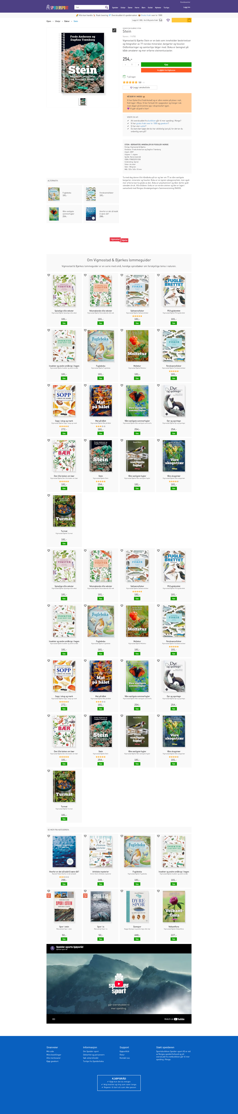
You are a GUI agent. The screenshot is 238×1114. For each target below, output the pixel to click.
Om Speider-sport (91, 1051)
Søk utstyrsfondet (90, 1058)
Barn (143, 7)
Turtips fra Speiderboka (93, 1061)
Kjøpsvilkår (124, 1051)
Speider (115, 7)
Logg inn (186, 7)
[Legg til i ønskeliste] (49, 275)
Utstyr (123, 7)
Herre (137, 7)
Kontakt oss (125, 1058)
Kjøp (166, 64)
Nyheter (158, 7)
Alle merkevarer (53, 1058)
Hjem (48, 21)
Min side (50, 1051)
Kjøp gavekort (52, 1061)
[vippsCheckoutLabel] (166, 70)
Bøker (67, 21)
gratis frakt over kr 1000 (146, 123)
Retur (122, 1054)
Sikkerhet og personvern (93, 1054)
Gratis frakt (146, 15)
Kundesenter (185, 2)
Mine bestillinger (53, 1054)
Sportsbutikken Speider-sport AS (170, 1051)
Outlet (150, 7)
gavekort (164, 123)
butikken (152, 120)
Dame (130, 7)
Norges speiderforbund (169, 1054)
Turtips (166, 7)
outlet (142, 126)
